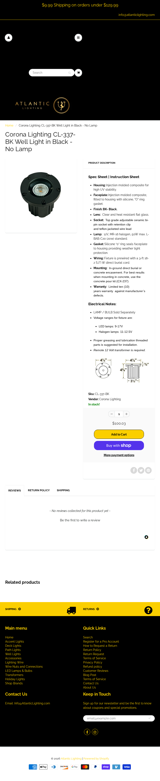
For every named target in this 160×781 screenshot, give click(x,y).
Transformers (14, 675)
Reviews (14, 490)
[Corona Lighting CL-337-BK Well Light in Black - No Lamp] (41, 195)
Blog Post (89, 675)
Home (9, 125)
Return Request (93, 654)
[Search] (69, 73)
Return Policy (39, 490)
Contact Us (91, 683)
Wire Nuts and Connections (24, 666)
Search (88, 637)
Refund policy (92, 666)
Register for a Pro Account (101, 641)
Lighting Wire (14, 662)
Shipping (63, 490)
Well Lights (13, 654)
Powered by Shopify (96, 758)
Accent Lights (14, 641)
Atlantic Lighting (71, 758)
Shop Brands (14, 683)
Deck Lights (13, 645)
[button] (80, 520)
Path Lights (13, 650)
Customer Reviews (95, 670)
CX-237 (123, 281)
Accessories (13, 658)
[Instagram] (95, 732)
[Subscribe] (149, 718)
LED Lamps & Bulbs (18, 670)
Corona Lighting (110, 399)
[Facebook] (87, 732)
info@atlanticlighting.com (137, 15)
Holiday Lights (15, 679)
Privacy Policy (92, 662)
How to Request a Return (100, 645)
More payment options (119, 455)
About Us (89, 687)
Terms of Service (94, 658)
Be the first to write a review (80, 520)
